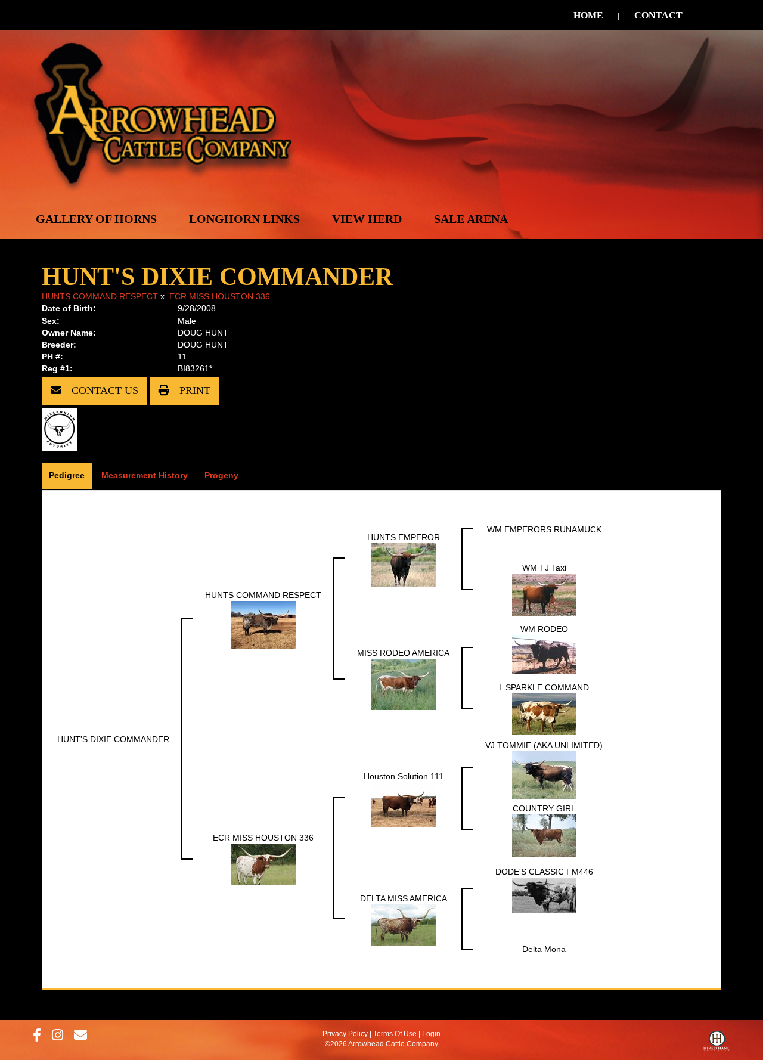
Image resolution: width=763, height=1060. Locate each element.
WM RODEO (544, 629)
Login (431, 1034)
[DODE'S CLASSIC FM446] (544, 894)
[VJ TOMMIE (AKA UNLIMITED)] (544, 774)
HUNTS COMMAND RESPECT (100, 296)
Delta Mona (544, 949)
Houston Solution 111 (403, 776)
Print (193, 390)
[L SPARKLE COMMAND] (544, 713)
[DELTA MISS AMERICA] (403, 924)
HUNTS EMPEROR (403, 537)
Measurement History (144, 475)
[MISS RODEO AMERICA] (403, 683)
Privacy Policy (345, 1034)
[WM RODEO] (544, 653)
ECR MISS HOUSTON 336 (219, 296)
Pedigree (67, 475)
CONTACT (658, 15)
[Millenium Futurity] (62, 428)
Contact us (103, 390)
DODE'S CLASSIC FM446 (544, 871)
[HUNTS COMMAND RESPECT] (263, 623)
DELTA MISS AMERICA (403, 898)
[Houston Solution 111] (403, 803)
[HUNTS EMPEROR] (403, 564)
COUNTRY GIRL (544, 808)
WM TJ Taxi (544, 567)
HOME (588, 15)
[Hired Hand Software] (716, 1044)
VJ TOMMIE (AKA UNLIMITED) (544, 745)
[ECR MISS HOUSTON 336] (263, 863)
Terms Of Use (395, 1034)
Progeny (221, 475)
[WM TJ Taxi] (544, 594)
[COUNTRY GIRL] (544, 834)
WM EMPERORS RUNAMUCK (544, 529)
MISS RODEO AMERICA (403, 653)
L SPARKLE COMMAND (544, 687)
